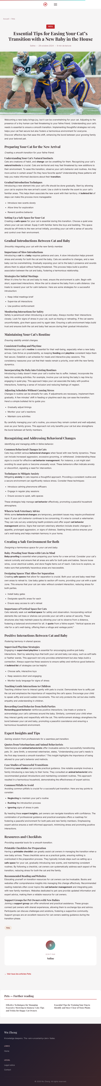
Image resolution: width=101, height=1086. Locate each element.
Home (6, 1051)
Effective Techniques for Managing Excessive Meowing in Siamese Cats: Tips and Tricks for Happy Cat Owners (25, 1008)
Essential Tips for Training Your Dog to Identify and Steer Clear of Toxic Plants (72, 1006)
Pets (13, 19)
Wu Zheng (10, 1032)
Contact (7, 1070)
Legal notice (9, 1065)
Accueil (6, 19)
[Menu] (55, 4)
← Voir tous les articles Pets (17, 974)
